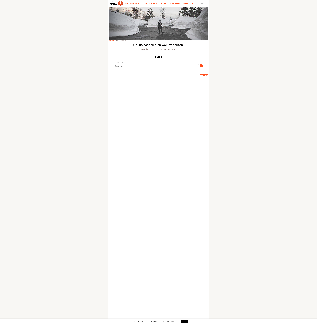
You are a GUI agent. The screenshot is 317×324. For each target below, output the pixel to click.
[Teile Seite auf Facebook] (204, 76)
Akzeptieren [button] (184, 321)
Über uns (163, 3)
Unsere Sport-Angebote (133, 3)
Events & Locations (150, 3)
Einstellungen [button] (174, 321)
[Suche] (201, 65)
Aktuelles (186, 3)
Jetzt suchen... (119, 62)
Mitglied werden (174, 3)
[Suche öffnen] (192, 3)
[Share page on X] (207, 76)
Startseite (111, 40)
